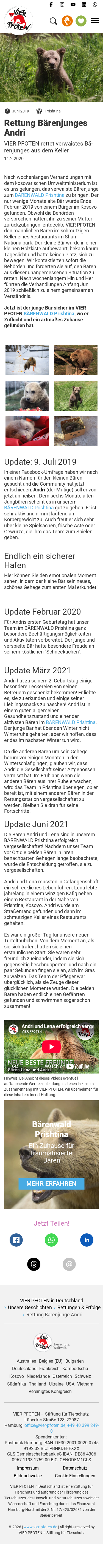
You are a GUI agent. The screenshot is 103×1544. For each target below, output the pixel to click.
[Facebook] (51, 5)
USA (70, 1384)
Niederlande (38, 1376)
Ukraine (56, 1384)
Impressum (28, 1468)
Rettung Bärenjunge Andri (54, 1314)
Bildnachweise (28, 1475)
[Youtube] (73, 5)
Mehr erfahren (51, 1183)
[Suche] (53, 22)
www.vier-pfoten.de (40, 1527)
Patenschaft (81, 20)
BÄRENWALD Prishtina (40, 195)
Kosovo (16, 1376)
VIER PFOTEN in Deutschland (51, 1300)
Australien (26, 1361)
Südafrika (16, 1384)
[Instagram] (62, 5)
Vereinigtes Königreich (50, 1391)
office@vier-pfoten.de (44, 1425)
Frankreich (49, 1368)
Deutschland (24, 1368)
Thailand (37, 1384)
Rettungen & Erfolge (79, 1307)
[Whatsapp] (95, 5)
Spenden (67, 20)
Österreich (62, 1376)
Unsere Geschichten (30, 1307)
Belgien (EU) (51, 1361)
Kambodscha (75, 1368)
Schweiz (83, 1376)
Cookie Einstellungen (75, 1475)
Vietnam (85, 1384)
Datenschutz (75, 1468)
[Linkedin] (84, 5)
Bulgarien (74, 1361)
